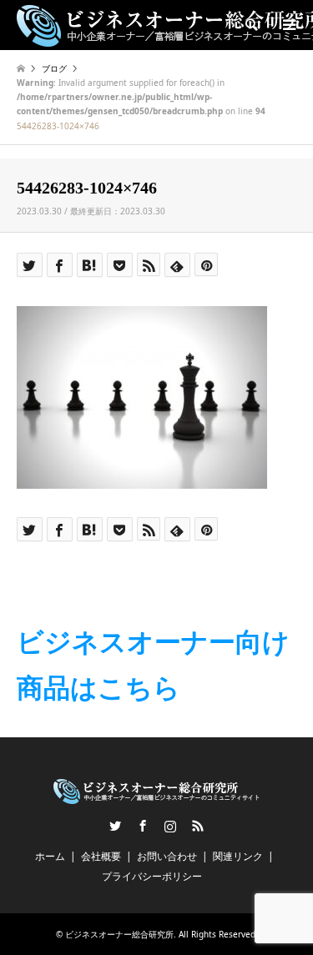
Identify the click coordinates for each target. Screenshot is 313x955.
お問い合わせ (167, 856)
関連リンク (238, 856)
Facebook (143, 826)
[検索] (250, 25)
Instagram (170, 826)
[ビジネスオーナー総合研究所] (156, 797)
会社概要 (101, 856)
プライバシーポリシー (152, 876)
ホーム (50, 856)
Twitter (115, 826)
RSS (198, 826)
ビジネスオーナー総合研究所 (119, 934)
